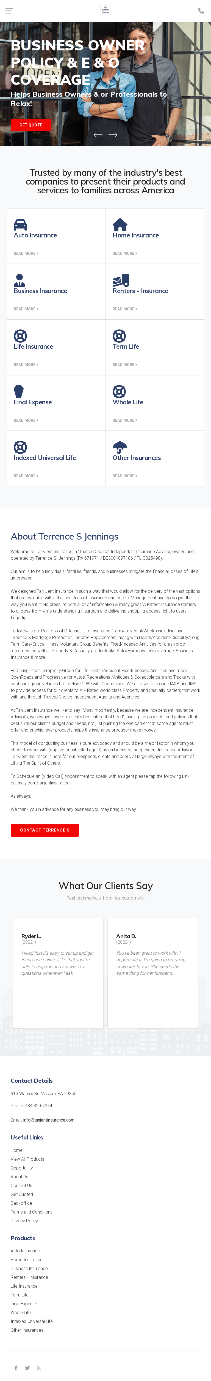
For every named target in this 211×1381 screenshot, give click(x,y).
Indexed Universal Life (32, 1321)
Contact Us (21, 1185)
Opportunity (22, 1168)
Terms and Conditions (31, 1212)
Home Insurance (27, 1259)
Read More (25, 253)
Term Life (20, 1295)
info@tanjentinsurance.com (48, 1120)
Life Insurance (24, 1286)
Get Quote (31, 125)
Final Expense (24, 1303)
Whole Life (21, 1312)
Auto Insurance (25, 1250)
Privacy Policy (24, 1220)
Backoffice (21, 1203)
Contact (45, 830)
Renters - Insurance (29, 1277)
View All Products (27, 1159)
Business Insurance (29, 1268)
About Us (19, 1176)
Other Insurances (27, 1330)
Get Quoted (22, 1194)
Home (17, 1150)
